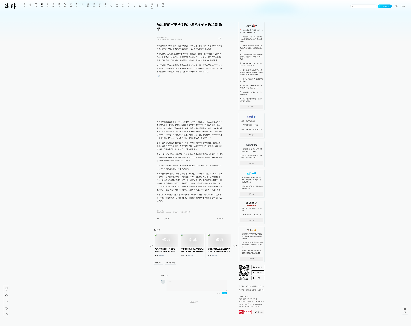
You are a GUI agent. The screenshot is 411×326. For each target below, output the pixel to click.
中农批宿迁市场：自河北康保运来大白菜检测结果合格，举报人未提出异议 (251, 39)
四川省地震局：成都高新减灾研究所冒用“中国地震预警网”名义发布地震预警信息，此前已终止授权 (251, 72)
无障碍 (402, 6)
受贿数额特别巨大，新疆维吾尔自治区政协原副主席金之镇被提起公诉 (251, 48)
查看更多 (251, 135)
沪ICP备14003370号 (245, 296)
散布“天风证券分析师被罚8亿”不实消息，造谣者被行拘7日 (252, 157)
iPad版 (258, 278)
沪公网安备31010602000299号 (248, 299)
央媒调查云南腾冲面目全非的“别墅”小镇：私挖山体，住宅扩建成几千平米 (251, 57)
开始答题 (251, 220)
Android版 (259, 267)
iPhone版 (259, 272)
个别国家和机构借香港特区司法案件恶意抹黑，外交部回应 (251, 150)
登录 (396, 6)
